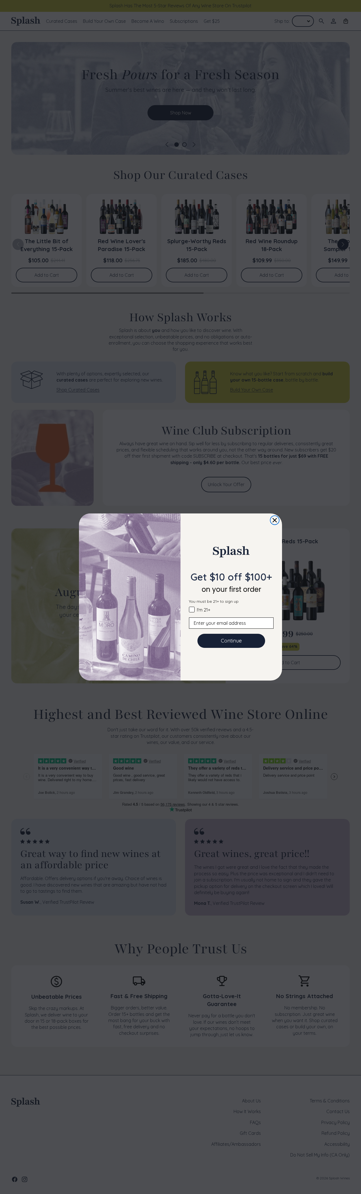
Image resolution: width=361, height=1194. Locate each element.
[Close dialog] (274, 520)
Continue (231, 640)
